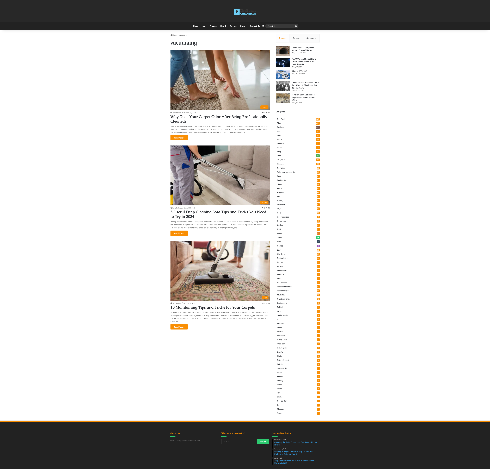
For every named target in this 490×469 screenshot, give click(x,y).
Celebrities (281, 221)
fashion (280, 332)
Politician (281, 307)
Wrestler (280, 323)
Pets (279, 278)
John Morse (176, 113)
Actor (279, 196)
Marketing (281, 295)
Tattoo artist (282, 368)
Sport (279, 176)
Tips (279, 123)
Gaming (280, 262)
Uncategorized (283, 217)
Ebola (279, 397)
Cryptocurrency (283, 299)
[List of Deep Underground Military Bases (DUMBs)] (283, 51)
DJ (278, 405)
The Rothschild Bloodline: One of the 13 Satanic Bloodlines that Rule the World (306, 85)
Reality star (281, 180)
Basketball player (284, 291)
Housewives (282, 283)
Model (279, 327)
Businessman (282, 303)
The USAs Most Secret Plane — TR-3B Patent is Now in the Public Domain (305, 61)
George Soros (282, 401)
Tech (279, 156)
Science (233, 26)
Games (280, 246)
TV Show (281, 160)
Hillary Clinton (283, 348)
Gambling (281, 168)
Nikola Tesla (282, 340)
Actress (280, 188)
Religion (280, 364)
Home (195, 26)
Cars (279, 213)
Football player (283, 258)
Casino (280, 225)
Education (281, 205)
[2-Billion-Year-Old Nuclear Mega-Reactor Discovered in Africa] (283, 98)
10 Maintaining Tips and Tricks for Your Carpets (212, 307)
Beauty (280, 352)
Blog (279, 152)
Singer (279, 184)
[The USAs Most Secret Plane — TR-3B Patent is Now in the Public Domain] (283, 62)
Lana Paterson (177, 208)
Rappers (280, 192)
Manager (280, 409)
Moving (280, 380)
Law (279, 250)
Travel (279, 237)
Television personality (286, 172)
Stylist (279, 356)
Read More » (179, 138)
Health (223, 26)
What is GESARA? (299, 71)
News (204, 26)
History (243, 26)
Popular (282, 38)
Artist (279, 311)
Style (279, 209)
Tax (278, 393)
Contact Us (255, 26)
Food (279, 319)
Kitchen (280, 376)
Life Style (281, 254)
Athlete (280, 266)
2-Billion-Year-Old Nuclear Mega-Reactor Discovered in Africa (304, 97)
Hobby (280, 372)
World (279, 233)
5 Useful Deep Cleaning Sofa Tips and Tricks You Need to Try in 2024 (218, 214)
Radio (279, 389)
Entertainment (283, 360)
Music (279, 135)
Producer (281, 344)
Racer (279, 385)
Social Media (282, 315)
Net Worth (281, 119)
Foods (279, 241)
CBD (279, 229)
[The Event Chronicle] (245, 12)
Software (281, 336)
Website (280, 274)
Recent (296, 38)
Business (280, 127)
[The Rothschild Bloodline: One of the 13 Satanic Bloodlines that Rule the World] (283, 86)
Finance (213, 26)
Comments (311, 38)
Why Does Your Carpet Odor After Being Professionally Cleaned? (218, 119)
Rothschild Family (284, 287)
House (279, 139)
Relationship (282, 270)
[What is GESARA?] (283, 74)
